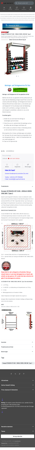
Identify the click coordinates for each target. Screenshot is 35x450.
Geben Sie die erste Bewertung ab (17, 39)
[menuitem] (18, 363)
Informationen (4, 380)
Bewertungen (4, 351)
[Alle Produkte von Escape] (5, 32)
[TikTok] (19, 374)
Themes (3, 431)
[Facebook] (11, 374)
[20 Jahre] (17, 26)
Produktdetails (4, 186)
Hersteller (3, 342)
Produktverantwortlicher (7, 347)
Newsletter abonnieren (7, 426)
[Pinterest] (24, 374)
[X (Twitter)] (15, 374)
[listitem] (17, 58)
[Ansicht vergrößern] (17, 58)
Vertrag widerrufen (17, 436)
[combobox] (24, 3)
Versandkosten (17, 441)
